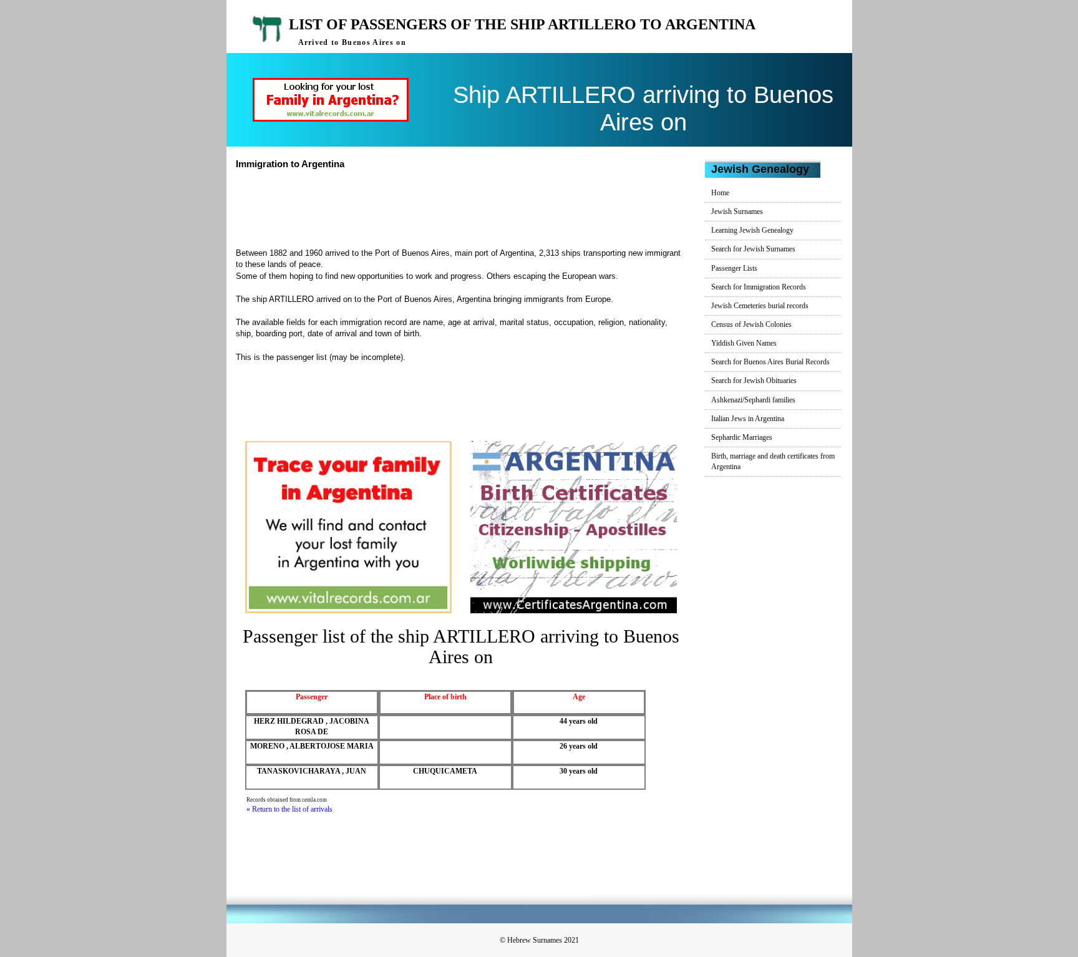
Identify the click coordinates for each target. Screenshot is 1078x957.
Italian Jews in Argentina (747, 418)
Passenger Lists (734, 268)
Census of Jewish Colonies (751, 324)
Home (720, 192)
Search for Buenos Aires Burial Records (770, 361)
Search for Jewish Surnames (753, 249)
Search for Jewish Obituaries (754, 380)
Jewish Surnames (737, 211)
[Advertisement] (466, 207)
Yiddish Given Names (744, 343)
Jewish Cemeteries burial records (759, 305)
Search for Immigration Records (758, 287)
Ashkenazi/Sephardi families (753, 400)
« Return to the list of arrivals (289, 809)
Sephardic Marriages (741, 437)
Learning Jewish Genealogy (752, 230)
